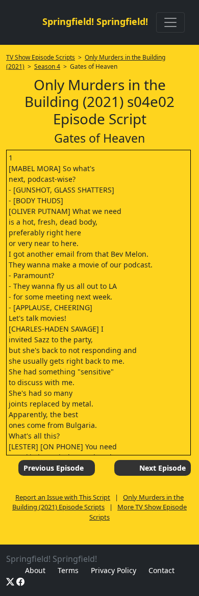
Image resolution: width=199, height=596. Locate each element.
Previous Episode (53, 468)
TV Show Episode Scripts (40, 57)
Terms (68, 570)
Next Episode (162, 468)
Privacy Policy (113, 570)
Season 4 (47, 66)
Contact (161, 570)
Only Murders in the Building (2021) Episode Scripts (98, 502)
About (35, 570)
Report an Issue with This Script (62, 497)
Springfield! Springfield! (95, 21)
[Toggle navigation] (170, 22)
